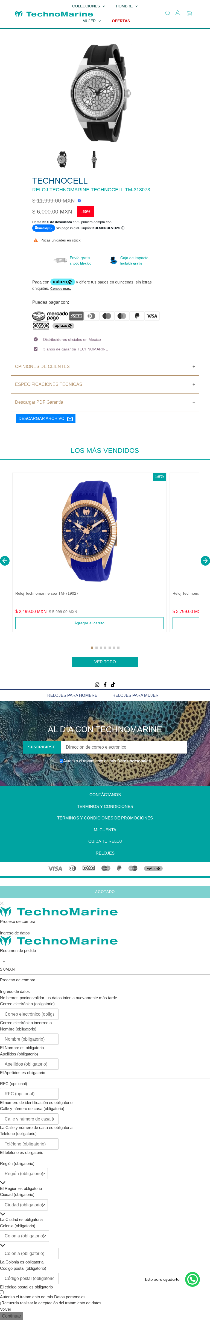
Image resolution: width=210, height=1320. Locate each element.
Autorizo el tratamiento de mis (43, 1296)
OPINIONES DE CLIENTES (42, 366)
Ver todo (105, 661)
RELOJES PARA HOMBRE (72, 695)
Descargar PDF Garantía (39, 402)
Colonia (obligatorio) (17, 1225)
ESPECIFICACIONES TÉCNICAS (48, 384)
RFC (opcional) (13, 1083)
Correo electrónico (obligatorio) (27, 1003)
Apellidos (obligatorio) (19, 1054)
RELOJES (105, 853)
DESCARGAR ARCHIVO (42, 418)
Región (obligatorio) (17, 1163)
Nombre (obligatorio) (18, 1029)
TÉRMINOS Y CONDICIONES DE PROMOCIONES (105, 818)
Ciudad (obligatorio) (17, 1194)
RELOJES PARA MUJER (135, 695)
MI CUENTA (105, 829)
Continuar (11, 1316)
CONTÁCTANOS (105, 794)
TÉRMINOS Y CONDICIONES (105, 806)
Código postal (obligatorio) (23, 1268)
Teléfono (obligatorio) (18, 1133)
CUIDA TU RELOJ (105, 841)
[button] (5, 561)
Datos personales (133, 761)
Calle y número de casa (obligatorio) (32, 1108)
